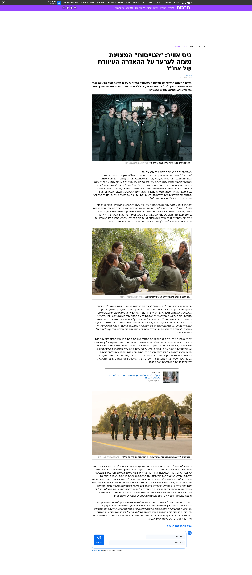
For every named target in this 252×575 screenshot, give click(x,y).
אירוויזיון (163, 8)
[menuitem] (175, 2)
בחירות (159, 3)
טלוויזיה (171, 8)
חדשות (177, 3)
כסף (135, 3)
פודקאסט (129, 8)
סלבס (142, 3)
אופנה (91, 3)
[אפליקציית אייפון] (71, 7)
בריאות (120, 3)
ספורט (168, 3)
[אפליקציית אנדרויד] (75, 7)
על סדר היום (140, 8)
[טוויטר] (67, 7)
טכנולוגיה (101, 3)
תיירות (111, 3)
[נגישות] (3, 2)
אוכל (128, 3)
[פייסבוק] (64, 7)
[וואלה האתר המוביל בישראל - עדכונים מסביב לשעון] (187, 2)
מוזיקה (155, 8)
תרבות (150, 3)
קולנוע (148, 8)
